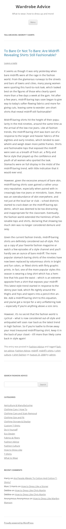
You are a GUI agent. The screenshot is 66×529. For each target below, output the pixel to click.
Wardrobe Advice (33, 6)
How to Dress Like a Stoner (34, 486)
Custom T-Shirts (12, 425)
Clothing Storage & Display (17, 421)
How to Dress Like (13, 449)
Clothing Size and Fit (14, 417)
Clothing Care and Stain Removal (20, 413)
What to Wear (11, 457)
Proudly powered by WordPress (19, 522)
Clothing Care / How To (15, 409)
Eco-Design (9, 433)
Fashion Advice (36, 346)
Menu (33, 22)
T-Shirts (8, 453)
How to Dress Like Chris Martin (30, 490)
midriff (34, 350)
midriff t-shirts (46, 350)
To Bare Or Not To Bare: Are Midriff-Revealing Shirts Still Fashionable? (32, 53)
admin (52, 354)
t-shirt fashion (19, 354)
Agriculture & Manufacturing (18, 405)
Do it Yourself (10, 429)
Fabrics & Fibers (12, 437)
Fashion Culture (12, 445)
